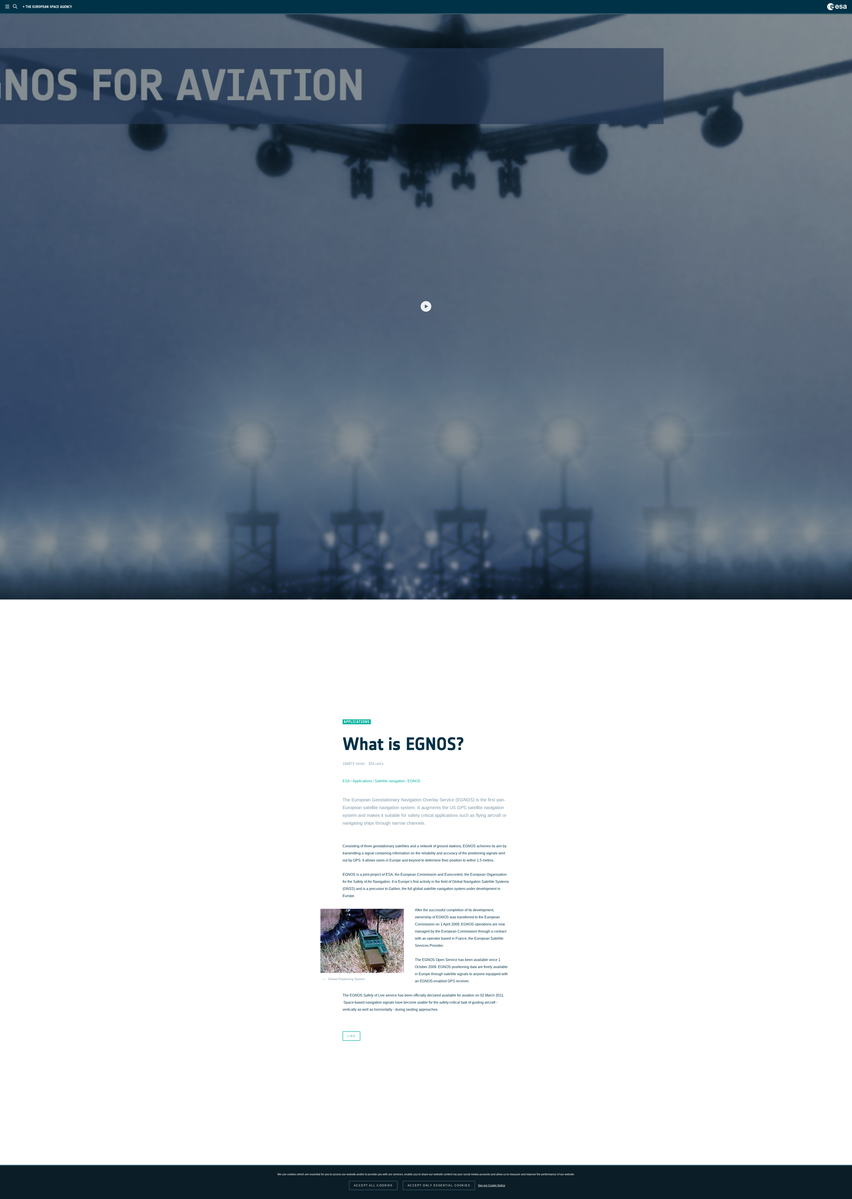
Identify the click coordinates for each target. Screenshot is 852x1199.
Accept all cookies (373, 1185)
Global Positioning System (346, 979)
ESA (346, 781)
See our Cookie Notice (491, 1185)
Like (351, 1036)
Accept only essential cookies (439, 1185)
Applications (362, 781)
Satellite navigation (390, 781)
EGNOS (414, 781)
